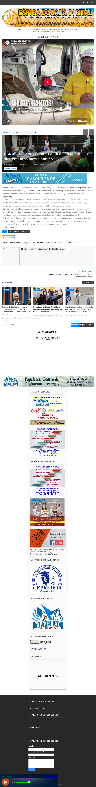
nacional (7, 290)
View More (89, 282)
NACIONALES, (44, 164)
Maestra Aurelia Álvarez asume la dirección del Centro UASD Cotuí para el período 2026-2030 (79, 309)
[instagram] (92, 2)
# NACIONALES (14, 231)
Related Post (8, 282)
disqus (82, 325)
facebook (90, 325)
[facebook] (83, 2)
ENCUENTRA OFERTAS (37, 708)
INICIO (7, 132)
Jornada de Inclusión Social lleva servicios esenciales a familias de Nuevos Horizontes (47, 309)
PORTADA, (53, 164)
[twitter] (87, 2)
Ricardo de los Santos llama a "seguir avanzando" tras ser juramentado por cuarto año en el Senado (16, 310)
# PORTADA (25, 231)
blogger (74, 325)
